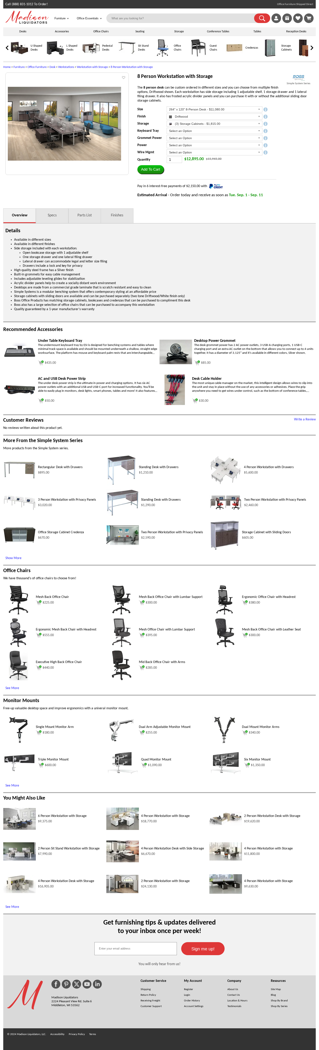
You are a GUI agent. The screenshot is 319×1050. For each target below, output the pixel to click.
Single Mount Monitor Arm (55, 727)
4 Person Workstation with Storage (165, 816)
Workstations (66, 67)
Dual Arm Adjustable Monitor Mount (165, 727)
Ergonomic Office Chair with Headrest (269, 597)
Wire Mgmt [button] (145, 152)
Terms (92, 1034)
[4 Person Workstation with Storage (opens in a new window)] (122, 829)
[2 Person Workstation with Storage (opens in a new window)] (122, 892)
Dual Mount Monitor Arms (260, 727)
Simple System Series (298, 83)
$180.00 (48, 732)
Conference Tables (218, 31)
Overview (19, 215)
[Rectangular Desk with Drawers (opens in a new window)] (19, 478)
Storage (179, 31)
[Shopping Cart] (309, 18)
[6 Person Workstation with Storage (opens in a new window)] (19, 829)
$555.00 (48, 635)
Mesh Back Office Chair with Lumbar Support (170, 597)
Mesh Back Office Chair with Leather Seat (271, 629)
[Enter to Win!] (287, 22)
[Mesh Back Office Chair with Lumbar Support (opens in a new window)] (122, 614)
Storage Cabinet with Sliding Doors (266, 532)
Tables (257, 31)
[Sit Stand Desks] (127, 56)
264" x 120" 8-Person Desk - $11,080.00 (196, 109)
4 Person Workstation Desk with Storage (66, 881)
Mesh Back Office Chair (52, 597)
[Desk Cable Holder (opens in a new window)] (174, 404)
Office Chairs (101, 31)
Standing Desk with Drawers (158, 467)
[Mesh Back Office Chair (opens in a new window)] (18, 614)
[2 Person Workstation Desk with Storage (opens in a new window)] (225, 824)
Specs (52, 215)
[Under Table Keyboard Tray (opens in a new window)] (19, 360)
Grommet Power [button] (149, 138)
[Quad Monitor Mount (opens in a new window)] (122, 773)
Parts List (84, 215)
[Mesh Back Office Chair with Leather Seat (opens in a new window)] (224, 647)
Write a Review (305, 419)
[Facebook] (55, 984)
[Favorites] (298, 22)
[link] (309, 18)
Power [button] (142, 145)
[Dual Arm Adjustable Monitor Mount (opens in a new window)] (121, 744)
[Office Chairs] (162, 56)
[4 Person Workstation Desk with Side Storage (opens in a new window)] (122, 861)
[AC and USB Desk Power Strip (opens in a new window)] (19, 394)
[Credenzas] (234, 56)
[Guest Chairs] (198, 56)
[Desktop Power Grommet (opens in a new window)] (176, 363)
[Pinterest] (66, 984)
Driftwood (181, 116)
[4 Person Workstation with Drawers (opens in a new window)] (225, 484)
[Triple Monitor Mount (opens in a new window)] (19, 771)
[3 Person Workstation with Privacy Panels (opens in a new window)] (19, 509)
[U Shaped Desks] (19, 56)
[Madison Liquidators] (27, 23)
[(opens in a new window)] (298, 78)
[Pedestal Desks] (91, 56)
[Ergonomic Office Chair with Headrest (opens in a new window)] (224, 614)
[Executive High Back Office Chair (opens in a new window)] (18, 679)
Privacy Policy (77, 1034)
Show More (13, 558)
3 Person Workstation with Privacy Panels (67, 500)
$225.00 (48, 602)
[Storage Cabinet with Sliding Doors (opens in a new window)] (225, 549)
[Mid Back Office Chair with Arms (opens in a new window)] (121, 679)
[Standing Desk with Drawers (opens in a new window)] (121, 484)
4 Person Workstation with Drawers (269, 467)
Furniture (19, 67)
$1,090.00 (155, 765)
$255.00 (151, 732)
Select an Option (180, 131)
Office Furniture (37, 67)
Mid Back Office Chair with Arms (162, 662)
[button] (262, 18)
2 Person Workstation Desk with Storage (272, 816)
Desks (22, 31)
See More (12, 688)
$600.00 (50, 765)
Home (7, 67)
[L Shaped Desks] (55, 56)
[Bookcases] (306, 56)
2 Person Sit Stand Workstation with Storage (69, 848)
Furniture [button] (61, 18)
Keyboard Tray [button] (148, 131)
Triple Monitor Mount (53, 759)
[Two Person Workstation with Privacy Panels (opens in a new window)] (225, 509)
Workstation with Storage (92, 67)
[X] (76, 984)
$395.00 (151, 635)
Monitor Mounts (21, 700)
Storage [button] (143, 123)
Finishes (117, 215)
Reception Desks (296, 31)
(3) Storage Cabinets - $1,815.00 (197, 123)
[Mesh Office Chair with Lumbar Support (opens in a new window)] (121, 647)
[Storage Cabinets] (270, 56)
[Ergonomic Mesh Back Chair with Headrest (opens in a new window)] (18, 647)
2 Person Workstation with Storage (165, 881)
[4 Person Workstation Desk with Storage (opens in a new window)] (19, 892)
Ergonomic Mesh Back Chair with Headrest (66, 629)
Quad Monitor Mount (156, 759)
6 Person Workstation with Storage (62, 816)
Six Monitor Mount (257, 759)
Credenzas (251, 47)
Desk (52, 67)
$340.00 (254, 732)
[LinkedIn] (97, 984)
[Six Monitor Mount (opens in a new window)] (225, 773)
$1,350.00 (258, 765)
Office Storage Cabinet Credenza (61, 532)
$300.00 (151, 602)
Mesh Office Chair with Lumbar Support (167, 629)
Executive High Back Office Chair (59, 662)
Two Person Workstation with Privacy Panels (275, 500)
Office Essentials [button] (89, 18)
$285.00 (151, 668)
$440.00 (48, 668)
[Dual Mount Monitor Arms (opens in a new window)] (224, 744)
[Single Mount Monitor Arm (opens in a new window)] (18, 744)
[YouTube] (87, 984)
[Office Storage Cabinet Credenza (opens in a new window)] (19, 542)
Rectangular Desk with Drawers (60, 467)
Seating (140, 31)
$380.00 (254, 602)
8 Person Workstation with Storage (132, 67)
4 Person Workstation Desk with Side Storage (172, 848)
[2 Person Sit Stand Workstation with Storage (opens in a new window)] (19, 859)
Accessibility (57, 1034)
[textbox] (135, 948)
